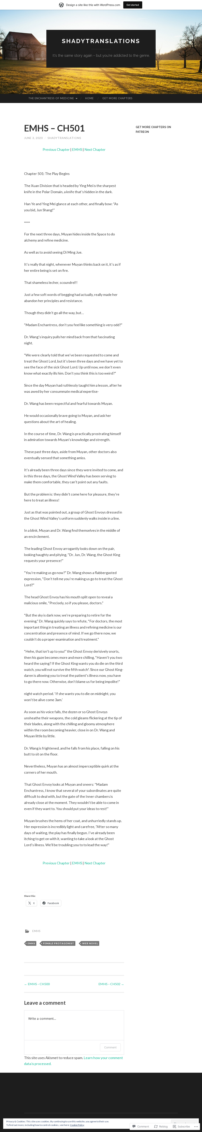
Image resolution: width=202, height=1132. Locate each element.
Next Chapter (95, 149)
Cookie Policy (77, 1125)
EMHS (77, 149)
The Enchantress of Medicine (51, 98)
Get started (132, 4)
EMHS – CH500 (37, 984)
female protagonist (58, 943)
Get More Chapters (117, 98)
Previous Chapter (56, 149)
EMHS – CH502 (111, 984)
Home (89, 98)
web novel (90, 943)
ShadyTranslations (101, 41)
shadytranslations (64, 138)
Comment (110, 1047)
